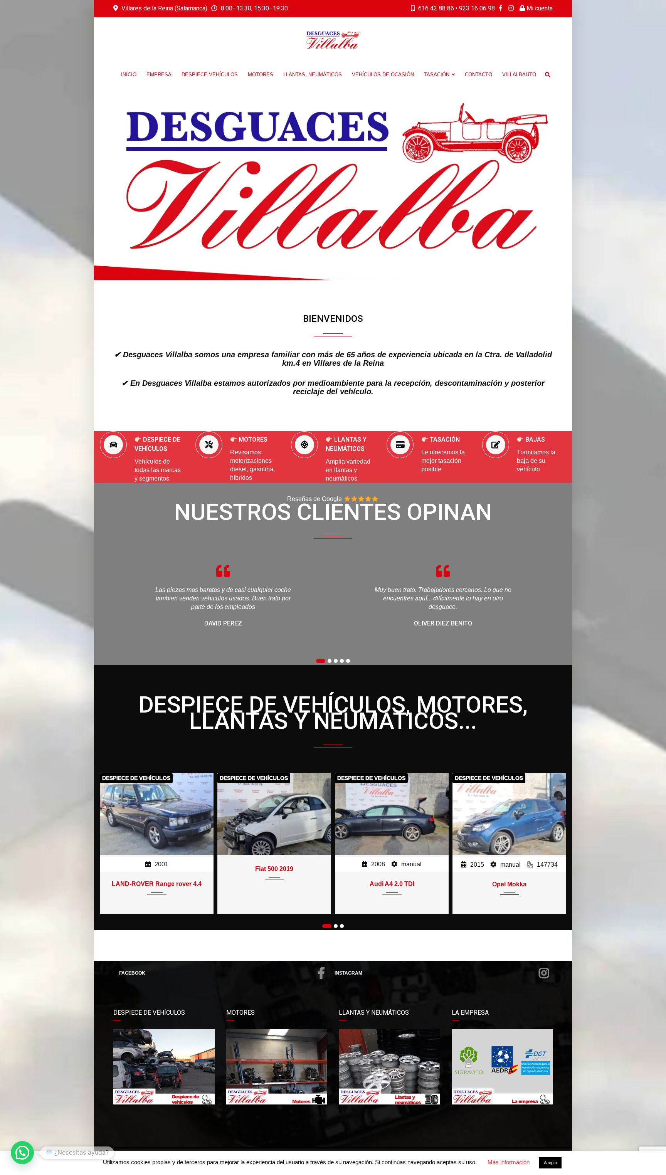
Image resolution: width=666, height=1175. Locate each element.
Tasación (436, 74)
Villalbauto (519, 74)
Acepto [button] (550, 1162)
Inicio (128, 74)
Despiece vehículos (210, 74)
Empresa (159, 74)
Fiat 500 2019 (157, 869)
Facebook (132, 973)
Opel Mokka (392, 884)
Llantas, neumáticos (312, 74)
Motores (260, 74)
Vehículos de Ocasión (383, 74)
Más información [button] (509, 1162)
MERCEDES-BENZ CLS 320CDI (509, 869)
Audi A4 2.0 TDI (274, 884)
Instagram (348, 973)
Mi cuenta (539, 8)
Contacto (478, 74)
